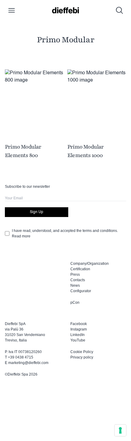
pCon (75, 302)
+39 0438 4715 (20, 357)
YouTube (77, 340)
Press (75, 274)
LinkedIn (77, 335)
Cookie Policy (81, 352)
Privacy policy (81, 357)
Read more (21, 236)
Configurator (80, 291)
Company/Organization (89, 263)
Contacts (77, 280)
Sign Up (36, 212)
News (75, 285)
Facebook (78, 324)
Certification (80, 269)
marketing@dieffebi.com (28, 363)
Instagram (78, 329)
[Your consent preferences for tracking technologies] (120, 430)
